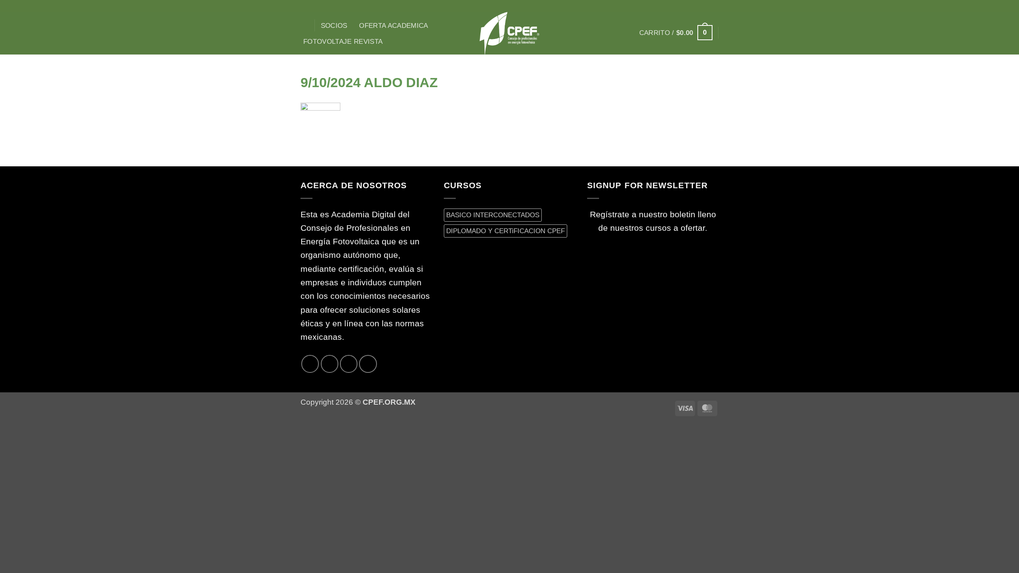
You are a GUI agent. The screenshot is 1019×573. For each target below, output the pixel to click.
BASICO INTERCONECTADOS (492, 215)
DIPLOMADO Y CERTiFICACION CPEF (505, 231)
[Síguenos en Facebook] (672, 6)
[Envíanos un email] (713, 6)
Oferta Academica (393, 25)
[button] (676, 32)
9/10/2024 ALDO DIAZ (369, 82)
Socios (334, 25)
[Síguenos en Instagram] (682, 6)
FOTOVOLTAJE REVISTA (343, 41)
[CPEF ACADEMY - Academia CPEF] (509, 33)
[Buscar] (305, 26)
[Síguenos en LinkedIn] (368, 363)
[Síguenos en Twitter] (703, 6)
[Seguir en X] (693, 6)
